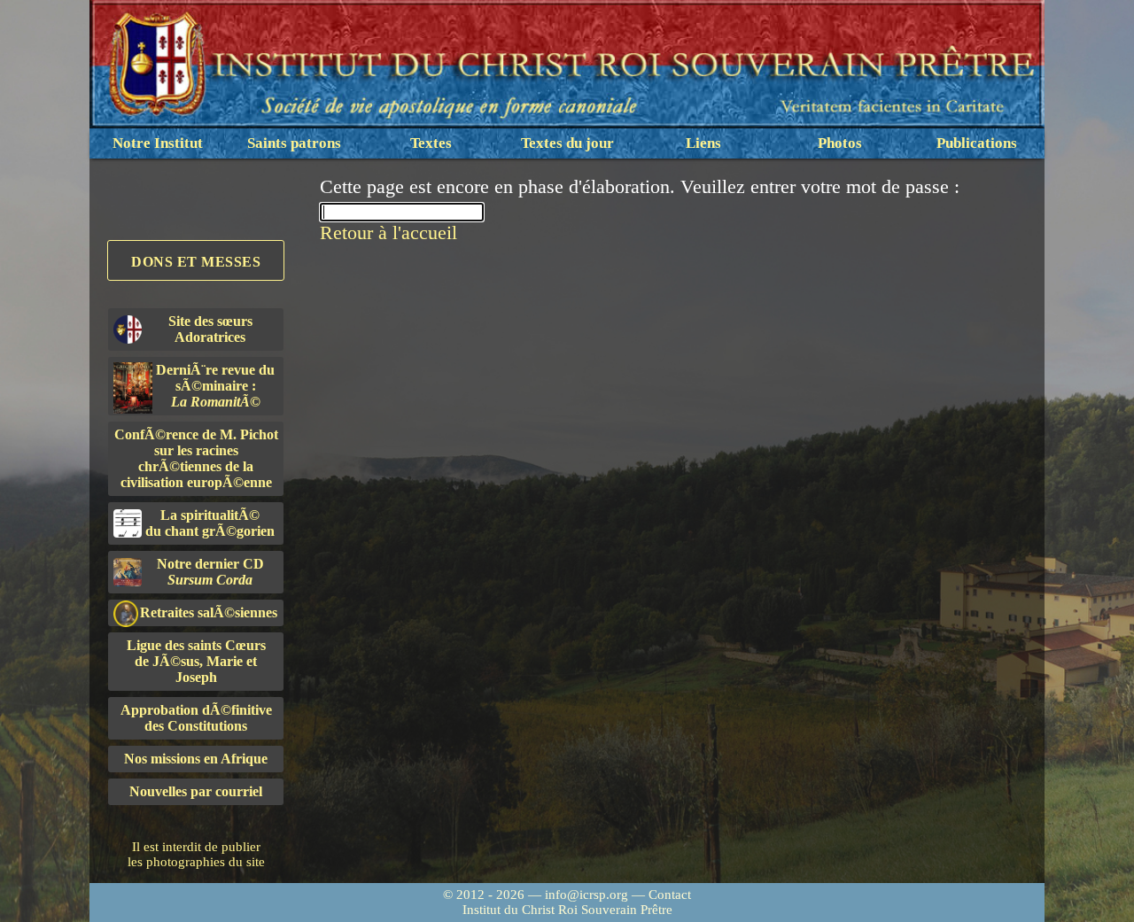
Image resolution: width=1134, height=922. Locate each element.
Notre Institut (158, 143)
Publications (976, 143)
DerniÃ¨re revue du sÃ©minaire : (215, 385)
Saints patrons (294, 143)
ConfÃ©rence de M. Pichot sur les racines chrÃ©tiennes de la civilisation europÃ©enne (196, 458)
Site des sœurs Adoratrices (210, 329)
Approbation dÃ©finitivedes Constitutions (196, 717)
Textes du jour (567, 143)
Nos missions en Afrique (196, 758)
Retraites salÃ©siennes (208, 612)
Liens (703, 143)
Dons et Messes (195, 261)
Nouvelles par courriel (195, 791)
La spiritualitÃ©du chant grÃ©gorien (210, 522)
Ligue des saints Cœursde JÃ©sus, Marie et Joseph (196, 661)
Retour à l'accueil (388, 232)
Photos (840, 143)
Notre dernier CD (210, 571)
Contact (670, 894)
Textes (431, 143)
